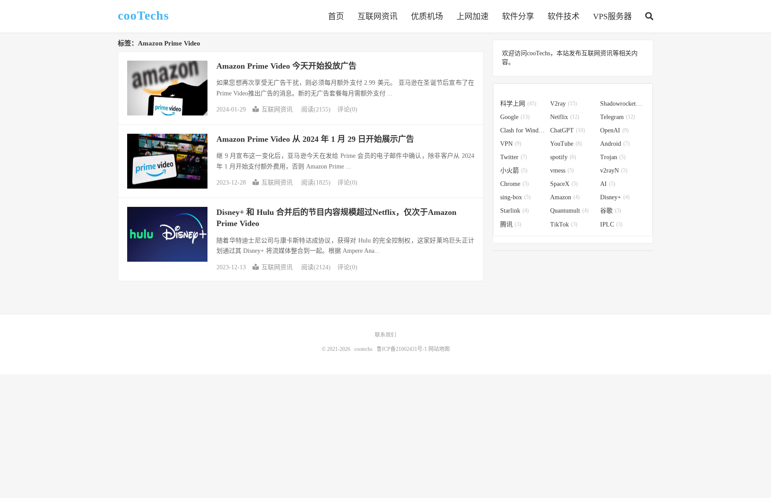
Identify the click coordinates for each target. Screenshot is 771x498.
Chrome (514, 184)
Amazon (565, 197)
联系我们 (385, 335)
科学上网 (518, 103)
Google (515, 117)
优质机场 (427, 16)
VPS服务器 (612, 16)
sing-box (515, 197)
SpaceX (564, 184)
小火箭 (513, 170)
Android (615, 143)
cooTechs (143, 15)
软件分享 (518, 16)
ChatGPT (567, 130)
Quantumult (569, 210)
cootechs (363, 349)
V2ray (563, 103)
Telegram (617, 117)
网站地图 (439, 349)
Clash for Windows (523, 130)
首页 (336, 16)
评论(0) (347, 109)
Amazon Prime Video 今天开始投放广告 (286, 66)
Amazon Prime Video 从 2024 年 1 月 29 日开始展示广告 (315, 139)
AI (607, 184)
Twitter (513, 157)
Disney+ (615, 197)
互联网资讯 (377, 16)
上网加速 (472, 16)
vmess (562, 170)
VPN (510, 143)
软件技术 (563, 16)
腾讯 (510, 224)
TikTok (563, 224)
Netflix (564, 117)
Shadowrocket (623, 103)
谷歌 (610, 210)
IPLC (611, 224)
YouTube (566, 143)
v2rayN (613, 170)
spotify (563, 157)
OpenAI (614, 130)
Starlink (514, 210)
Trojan (613, 157)
